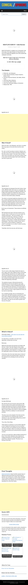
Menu (25, 10)
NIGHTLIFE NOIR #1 (6, 474)
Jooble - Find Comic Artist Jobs (9, 576)
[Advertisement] (14, 128)
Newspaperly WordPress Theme (17, 582)
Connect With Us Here (14, 524)
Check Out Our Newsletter (7, 568)
